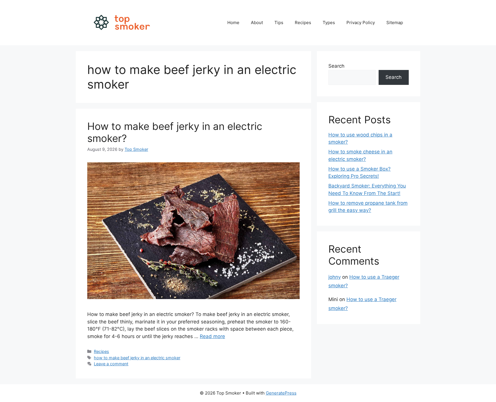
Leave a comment (111, 363)
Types (329, 22)
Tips (278, 22)
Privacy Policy (360, 22)
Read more (212, 336)
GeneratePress (281, 393)
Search (336, 66)
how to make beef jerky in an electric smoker (137, 357)
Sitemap (394, 22)
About (257, 22)
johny (334, 277)
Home (233, 22)
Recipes (303, 22)
